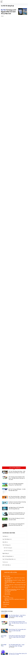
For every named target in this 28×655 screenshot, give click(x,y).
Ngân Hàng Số (6, 602)
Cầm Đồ (4, 542)
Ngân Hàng (5, 553)
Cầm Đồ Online (7, 594)
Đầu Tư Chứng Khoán (7, 556)
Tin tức (2, 16)
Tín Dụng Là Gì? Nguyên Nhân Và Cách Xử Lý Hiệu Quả (8, 11)
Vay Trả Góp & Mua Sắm (8, 559)
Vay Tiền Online (6, 576)
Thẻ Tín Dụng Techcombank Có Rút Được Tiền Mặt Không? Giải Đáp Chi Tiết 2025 (17, 478)
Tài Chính (5, 536)
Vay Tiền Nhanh (6, 539)
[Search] (26, 2)
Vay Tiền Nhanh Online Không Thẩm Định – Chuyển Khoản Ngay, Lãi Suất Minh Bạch (14, 590)
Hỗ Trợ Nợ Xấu (6, 565)
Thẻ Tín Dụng (5, 545)
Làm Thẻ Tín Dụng (7, 550)
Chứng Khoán (6, 604)
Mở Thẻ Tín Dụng (7, 547)
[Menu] (1, 2)
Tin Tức (5, 606)
